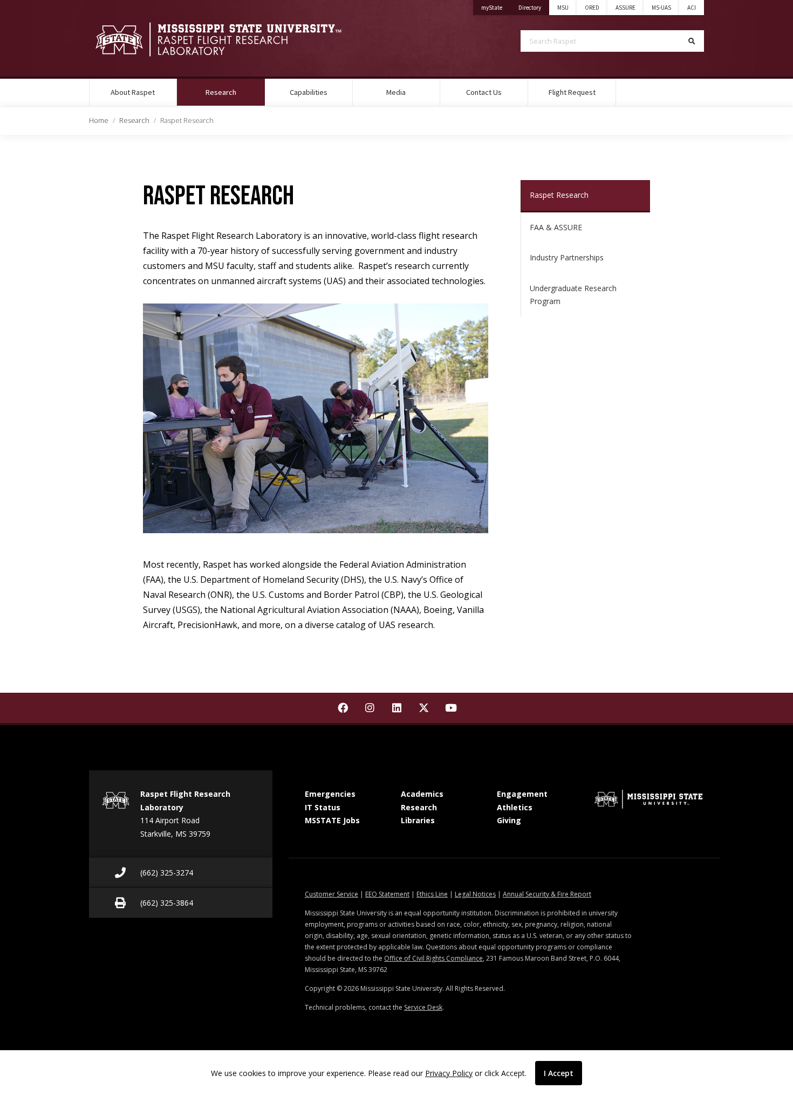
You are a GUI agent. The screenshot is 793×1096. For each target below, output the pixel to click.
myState (495, 7)
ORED (592, 7)
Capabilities (308, 92)
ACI (691, 7)
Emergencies (330, 794)
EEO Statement (387, 894)
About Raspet (133, 92)
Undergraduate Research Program (573, 295)
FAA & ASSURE (556, 227)
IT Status (322, 807)
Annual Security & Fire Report (547, 894)
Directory (533, 7)
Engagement (522, 794)
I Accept (558, 1073)
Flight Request (572, 92)
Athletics (514, 807)
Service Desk (423, 1007)
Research (235, 92)
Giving (509, 820)
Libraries (418, 820)
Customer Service (331, 894)
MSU (563, 7)
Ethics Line (432, 894)
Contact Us (484, 92)
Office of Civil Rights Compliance (433, 958)
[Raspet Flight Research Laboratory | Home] (234, 39)
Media (396, 92)
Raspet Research (559, 195)
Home (98, 120)
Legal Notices (475, 894)
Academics (422, 794)
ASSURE (625, 7)
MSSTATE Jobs (332, 820)
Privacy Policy (449, 1073)
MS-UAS (661, 7)
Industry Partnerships (567, 257)
